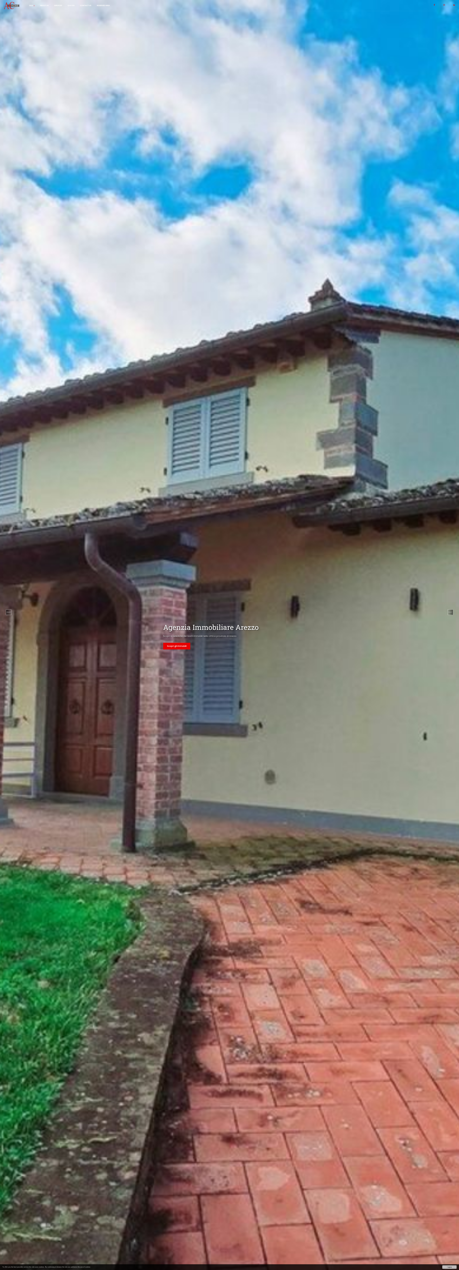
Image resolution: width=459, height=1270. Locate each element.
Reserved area (103, 5)
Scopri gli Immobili (176, 646)
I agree (449, 1267)
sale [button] (31, 5)
